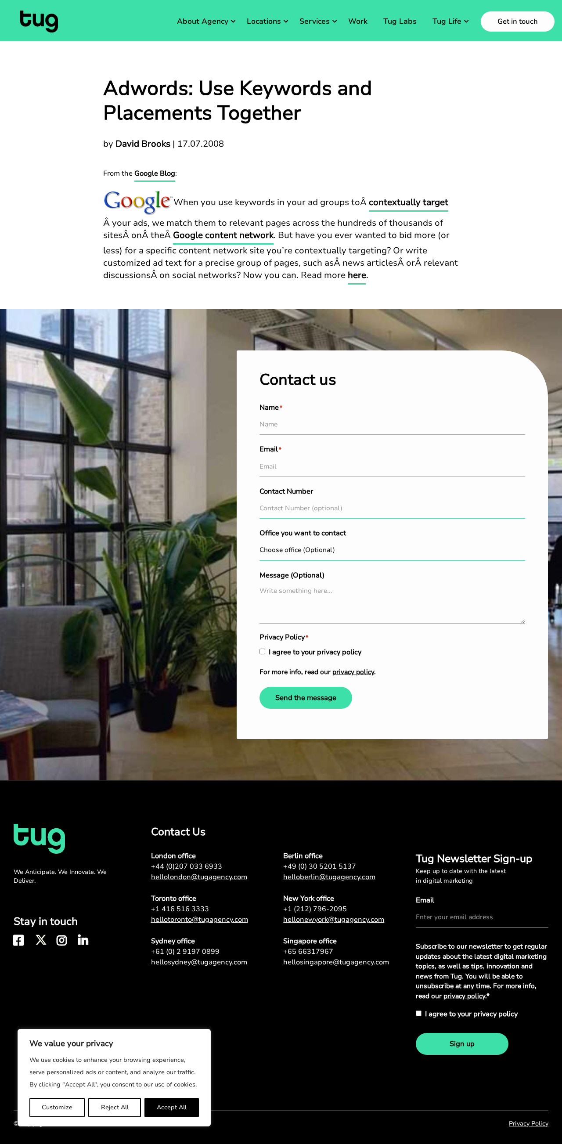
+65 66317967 (308, 951)
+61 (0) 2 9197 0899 (185, 951)
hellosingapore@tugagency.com (336, 962)
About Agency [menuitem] (202, 21)
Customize (57, 1107)
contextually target (408, 202)
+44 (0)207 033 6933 (186, 866)
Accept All (172, 1107)
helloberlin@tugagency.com (329, 877)
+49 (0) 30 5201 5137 (319, 866)
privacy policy (353, 672)
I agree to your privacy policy (315, 652)
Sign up (462, 1044)
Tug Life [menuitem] (446, 21)
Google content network (223, 235)
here (357, 275)
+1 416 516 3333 (180, 909)
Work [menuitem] (357, 21)
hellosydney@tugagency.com (199, 962)
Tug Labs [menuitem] (400, 21)
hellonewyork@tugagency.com (333, 919)
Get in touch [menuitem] (517, 21)
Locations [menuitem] (264, 21)
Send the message (305, 698)
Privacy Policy (528, 1123)
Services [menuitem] (314, 21)
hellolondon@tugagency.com (199, 877)
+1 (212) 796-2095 (315, 909)
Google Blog (154, 173)
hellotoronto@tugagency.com (199, 919)
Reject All (115, 1107)
